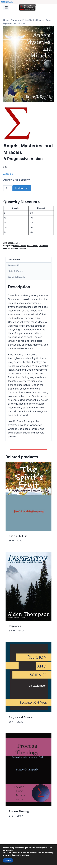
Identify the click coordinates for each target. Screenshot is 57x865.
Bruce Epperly (21, 179)
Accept (8, 860)
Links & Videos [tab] (15, 271)
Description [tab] (14, 259)
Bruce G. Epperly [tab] (16, 277)
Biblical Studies (19, 246)
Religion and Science (21, 717)
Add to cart (21, 188)
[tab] (28, 99)
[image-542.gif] (28, 64)
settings (25, 855)
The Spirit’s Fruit (18, 536)
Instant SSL (6, 1)
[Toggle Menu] (6, 7)
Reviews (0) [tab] (14, 265)
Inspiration (15, 626)
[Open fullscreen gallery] (51, 99)
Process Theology (18, 248)
